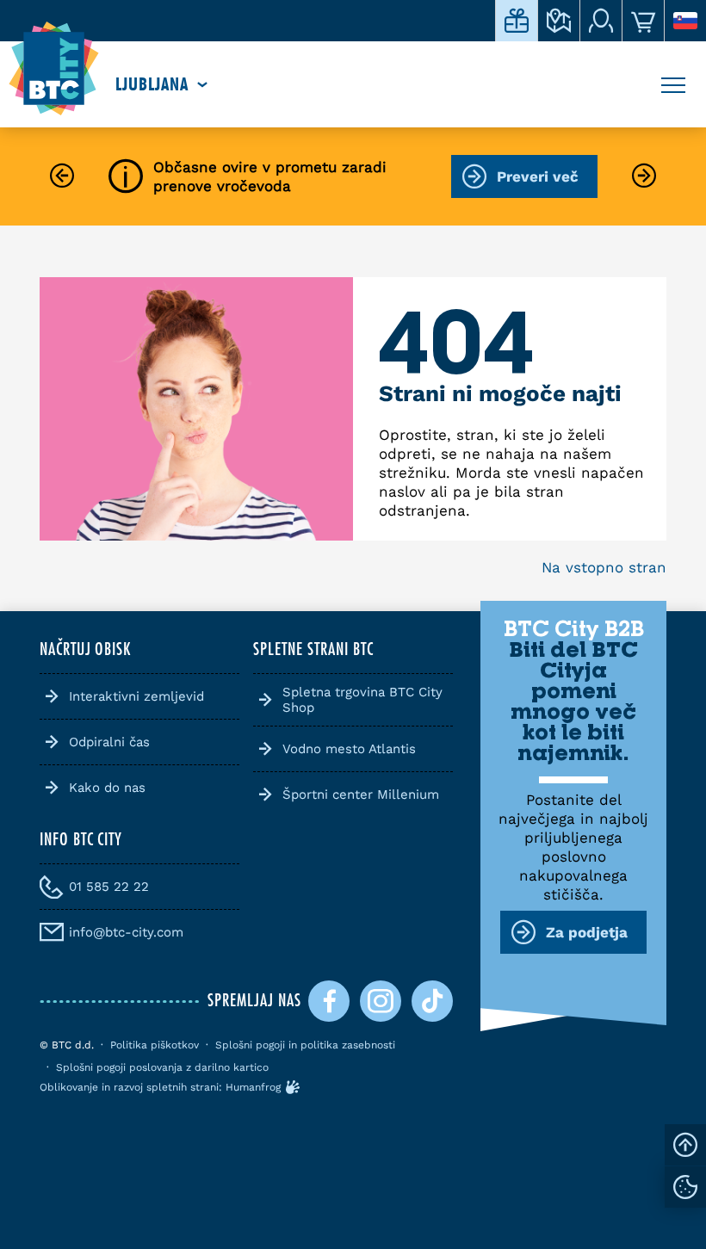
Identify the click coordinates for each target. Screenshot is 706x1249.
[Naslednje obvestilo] (644, 177)
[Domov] (54, 69)
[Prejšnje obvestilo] (62, 177)
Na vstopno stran (604, 567)
